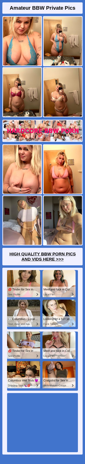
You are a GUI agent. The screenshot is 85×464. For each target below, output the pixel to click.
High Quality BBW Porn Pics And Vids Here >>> (42, 257)
